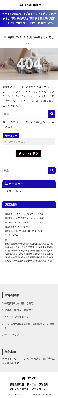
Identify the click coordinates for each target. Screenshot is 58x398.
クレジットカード (19, 388)
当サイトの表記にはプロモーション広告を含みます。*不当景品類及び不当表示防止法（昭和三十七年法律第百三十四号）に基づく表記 (29, 18)
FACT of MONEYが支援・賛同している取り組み (29, 326)
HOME (31, 378)
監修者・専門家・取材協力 (18, 310)
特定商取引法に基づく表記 (18, 303)
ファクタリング (40, 388)
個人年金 (31, 384)
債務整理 (43, 384)
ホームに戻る (30, 153)
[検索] (51, 114)
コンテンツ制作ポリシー (17, 317)
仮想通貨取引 (17, 384)
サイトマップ (11, 335)
